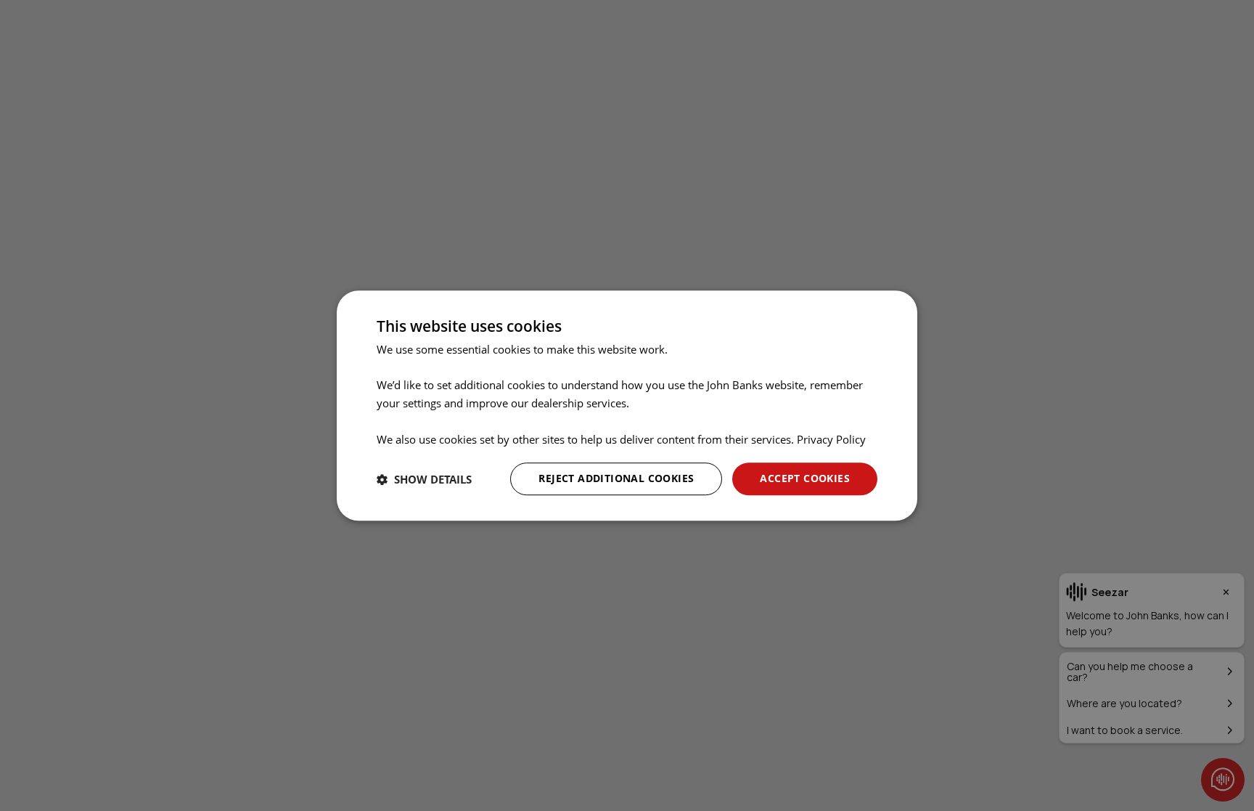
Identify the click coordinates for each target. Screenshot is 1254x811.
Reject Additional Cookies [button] (616, 479)
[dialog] (627, 405)
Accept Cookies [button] (805, 479)
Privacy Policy (831, 439)
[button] (424, 479)
